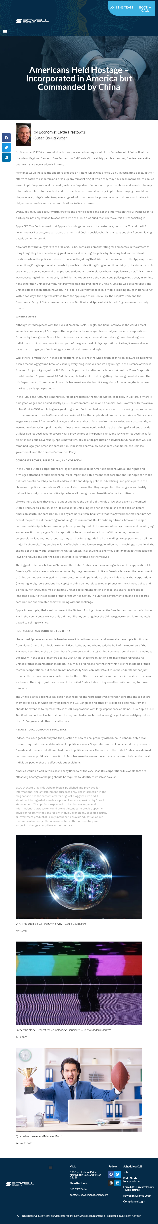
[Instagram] (111, 1183)
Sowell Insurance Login (137, 1195)
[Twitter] (117, 1174)
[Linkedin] (117, 1183)
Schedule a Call (132, 1166)
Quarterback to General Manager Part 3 (39, 1136)
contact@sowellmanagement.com (89, 1194)
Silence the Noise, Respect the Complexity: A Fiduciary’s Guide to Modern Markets (63, 1030)
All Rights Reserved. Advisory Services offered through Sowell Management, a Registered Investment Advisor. (79, 1215)
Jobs (126, 1172)
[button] (5, 31)
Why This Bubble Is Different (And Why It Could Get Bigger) (51, 923)
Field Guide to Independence (132, 1179)
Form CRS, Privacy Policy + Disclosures (138, 1188)
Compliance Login (134, 1201)
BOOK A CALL (145, 8)
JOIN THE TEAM (121, 7)
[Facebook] (111, 1174)
